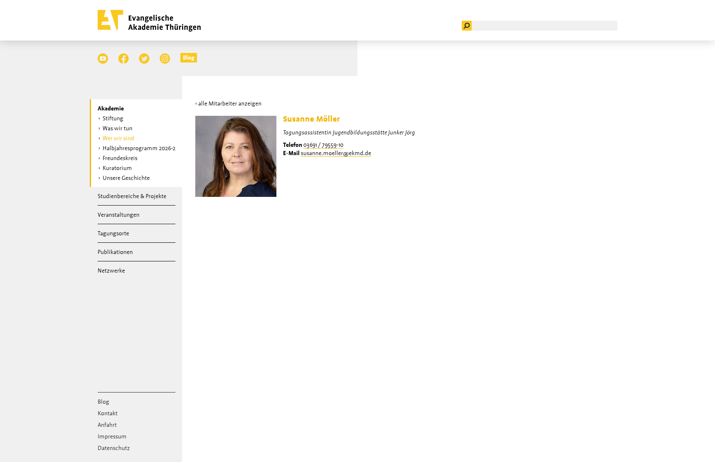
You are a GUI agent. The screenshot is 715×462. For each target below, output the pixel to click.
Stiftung (113, 118)
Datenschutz (114, 448)
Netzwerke (111, 270)
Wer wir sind (118, 138)
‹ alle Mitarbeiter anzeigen (228, 103)
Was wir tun (117, 128)
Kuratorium (117, 168)
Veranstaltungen (118, 214)
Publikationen (115, 252)
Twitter (144, 58)
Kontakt (108, 413)
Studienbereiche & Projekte (132, 196)
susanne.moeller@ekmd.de (336, 153)
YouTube (103, 58)
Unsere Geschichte (126, 178)
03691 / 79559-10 (323, 144)
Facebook (123, 58)
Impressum (112, 436)
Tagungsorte (113, 233)
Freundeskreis (120, 158)
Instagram (165, 58)
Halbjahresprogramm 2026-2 (139, 148)
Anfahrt (107, 424)
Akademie (111, 108)
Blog (188, 57)
